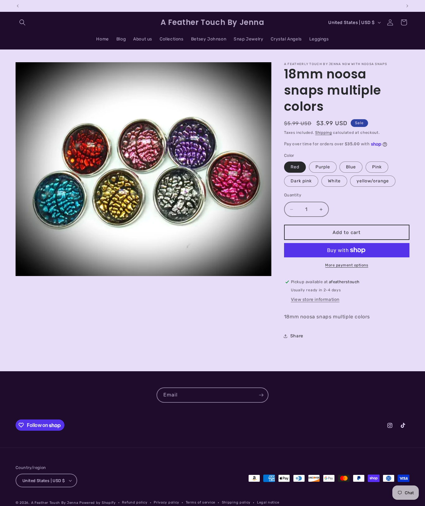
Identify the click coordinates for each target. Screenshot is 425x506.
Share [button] (296, 336)
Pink (377, 167)
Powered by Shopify (97, 503)
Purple (322, 167)
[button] (22, 22)
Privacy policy (166, 502)
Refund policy (134, 502)
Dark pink (301, 181)
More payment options (346, 265)
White (334, 181)
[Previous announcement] (18, 6)
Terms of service (200, 502)
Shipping (323, 132)
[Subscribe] (261, 395)
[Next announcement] (407, 6)
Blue (351, 167)
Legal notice (268, 502)
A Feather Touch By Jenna (54, 503)
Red (295, 167)
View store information (315, 299)
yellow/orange (373, 181)
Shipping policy (236, 502)
